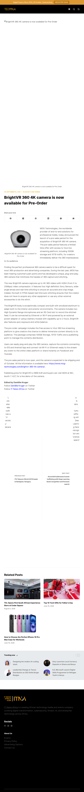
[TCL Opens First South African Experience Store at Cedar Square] (22, 589)
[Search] (74, 9)
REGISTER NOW (61, 2)
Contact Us (9, 748)
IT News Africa (17, 389)
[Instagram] (11, 726)
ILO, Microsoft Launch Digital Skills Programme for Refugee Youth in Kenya (64, 672)
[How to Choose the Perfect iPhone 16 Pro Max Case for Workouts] (22, 623)
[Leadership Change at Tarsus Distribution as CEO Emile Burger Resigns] (7, 672)
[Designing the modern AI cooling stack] (7, 663)
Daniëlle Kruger (18, 386)
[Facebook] (10, 218)
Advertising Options (13, 744)
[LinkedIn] (48, 218)
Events (7, 738)
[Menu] (79, 9)
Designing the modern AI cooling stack (26, 663)
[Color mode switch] (69, 9)
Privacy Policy (10, 741)
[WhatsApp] (61, 218)
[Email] (73, 218)
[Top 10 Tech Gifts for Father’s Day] (62, 589)
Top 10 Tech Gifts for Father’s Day (58, 603)
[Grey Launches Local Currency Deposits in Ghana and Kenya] (47, 663)
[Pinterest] (35, 218)
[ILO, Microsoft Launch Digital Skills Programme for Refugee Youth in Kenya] (47, 672)
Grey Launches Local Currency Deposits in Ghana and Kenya (64, 663)
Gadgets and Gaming (32, 192)
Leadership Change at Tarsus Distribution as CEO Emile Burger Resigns (26, 672)
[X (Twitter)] (23, 218)
